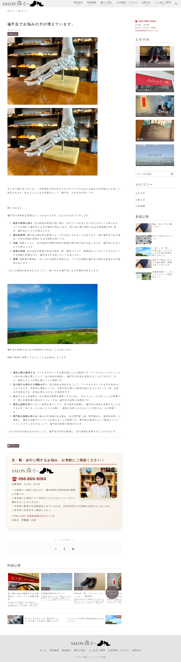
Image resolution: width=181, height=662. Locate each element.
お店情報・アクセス (118, 650)
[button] (172, 174)
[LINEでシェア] (73, 549)
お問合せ (136, 650)
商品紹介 (66, 650)
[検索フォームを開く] (176, 3)
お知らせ (14, 446)
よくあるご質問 (97, 650)
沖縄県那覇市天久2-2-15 (41, 516)
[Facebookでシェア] (64, 549)
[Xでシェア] (55, 549)
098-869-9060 (32, 478)
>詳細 (33, 520)
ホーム (43, 650)
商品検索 (54, 650)
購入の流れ (80, 650)
